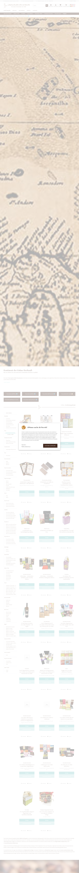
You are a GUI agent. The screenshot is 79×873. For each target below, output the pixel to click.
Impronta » (24, 444)
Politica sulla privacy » (26, 446)
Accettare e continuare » (50, 445)
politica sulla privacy (46, 437)
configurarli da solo (31, 437)
